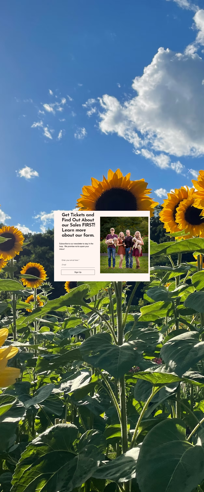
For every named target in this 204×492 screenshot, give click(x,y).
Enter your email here (70, 260)
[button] (190, 171)
